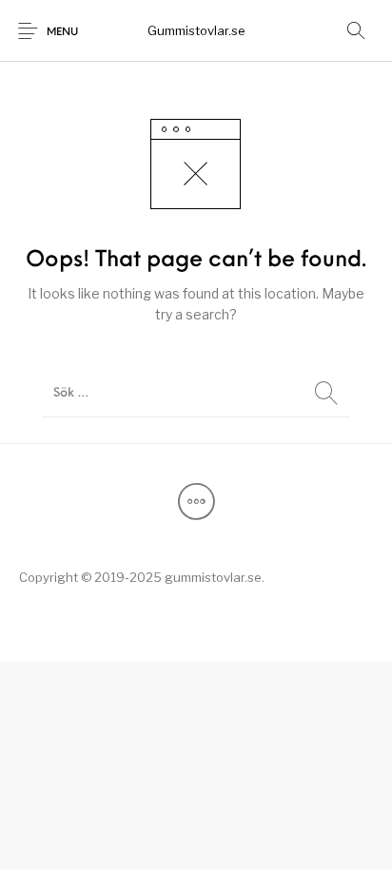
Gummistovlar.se (196, 30)
